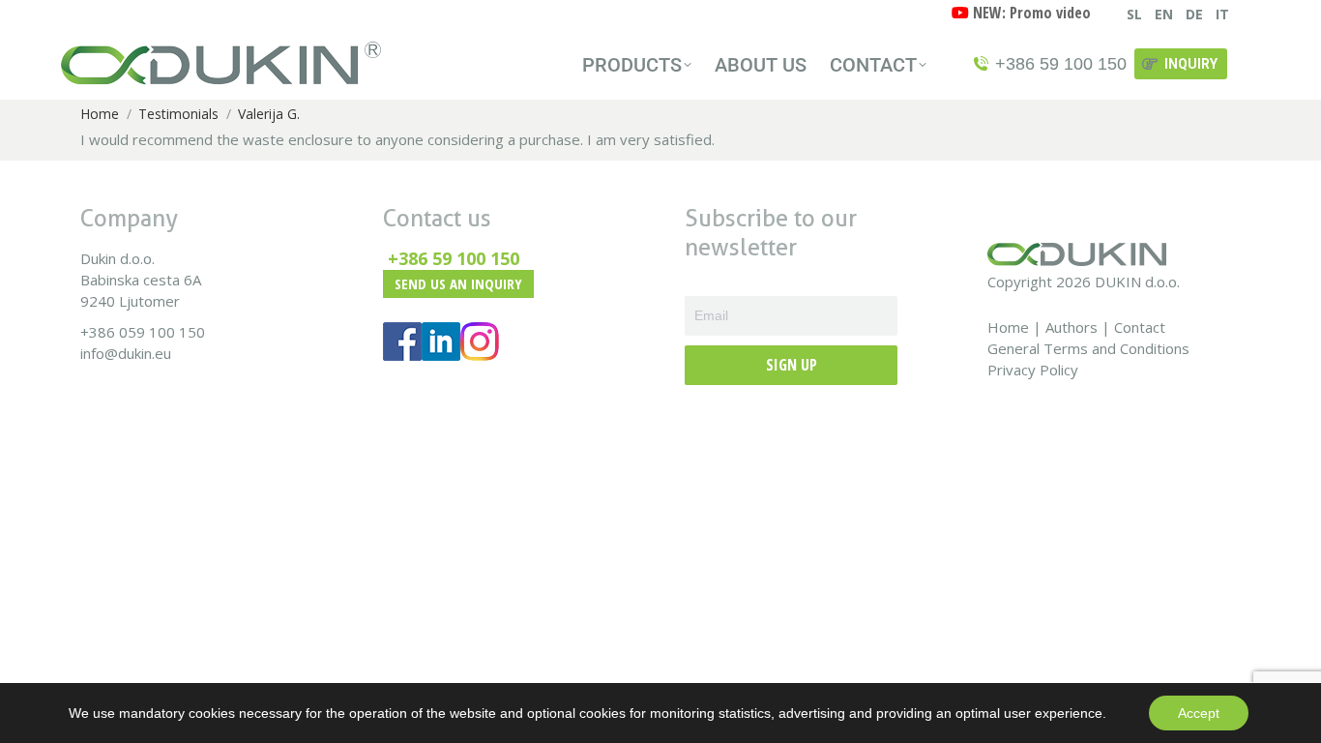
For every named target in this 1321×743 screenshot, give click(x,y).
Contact (1139, 327)
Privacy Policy (1032, 369)
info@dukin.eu (125, 353)
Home (1008, 327)
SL (1134, 14)
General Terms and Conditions (1088, 348)
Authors (1071, 327)
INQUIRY (1191, 64)
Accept (1198, 713)
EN (1164, 14)
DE (1194, 14)
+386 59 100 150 (453, 258)
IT (1222, 14)
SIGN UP (791, 364)
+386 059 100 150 (142, 332)
